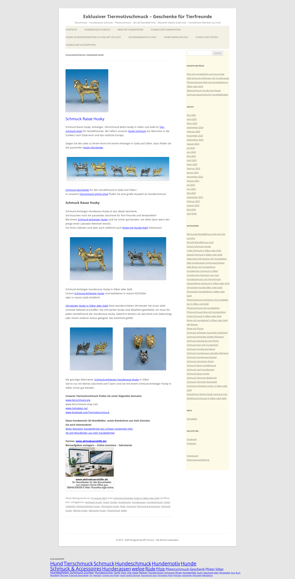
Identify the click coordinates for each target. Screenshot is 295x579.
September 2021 (195, 197)
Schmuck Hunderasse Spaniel (202, 357)
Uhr (91, 575)
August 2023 (193, 143)
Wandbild (54, 575)
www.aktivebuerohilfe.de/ (91, 441)
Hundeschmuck (155, 502)
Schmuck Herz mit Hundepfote (202, 344)
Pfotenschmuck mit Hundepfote (203, 308)
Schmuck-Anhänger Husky (93, 219)
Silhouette (196, 575)
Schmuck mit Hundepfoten (165, 29)
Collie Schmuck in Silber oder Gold (204, 250)
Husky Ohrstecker (93, 147)
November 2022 (195, 176)
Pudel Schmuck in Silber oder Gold (204, 316)
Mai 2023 (191, 156)
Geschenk (197, 569)
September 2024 (195, 127)
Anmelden (192, 418)
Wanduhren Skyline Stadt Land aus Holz (207, 394)
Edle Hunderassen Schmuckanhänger (206, 262)
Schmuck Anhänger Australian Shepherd (207, 332)
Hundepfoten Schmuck (66, 572)
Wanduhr (97, 575)
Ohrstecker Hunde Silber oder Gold (204, 287)
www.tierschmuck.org (78, 400)
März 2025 (192, 123)
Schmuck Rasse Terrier (198, 373)
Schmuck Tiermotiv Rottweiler (202, 381)
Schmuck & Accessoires (148, 506)
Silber (219, 569)
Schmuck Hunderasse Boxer (201, 349)
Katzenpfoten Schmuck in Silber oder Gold (208, 283)
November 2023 (195, 135)
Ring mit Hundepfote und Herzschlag (205, 74)
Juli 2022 (191, 184)
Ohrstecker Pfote (165, 575)
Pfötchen (177, 575)
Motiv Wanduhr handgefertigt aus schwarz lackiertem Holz (99, 428)
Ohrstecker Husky (110, 506)
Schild (122, 575)
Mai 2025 (191, 115)
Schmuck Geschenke (77, 190)
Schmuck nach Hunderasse (200, 369)
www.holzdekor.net (77, 408)
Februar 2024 (193, 131)
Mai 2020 (191, 209)
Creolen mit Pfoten (110, 575)
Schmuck (131, 506)
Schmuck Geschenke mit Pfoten (203, 340)
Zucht (200, 572)
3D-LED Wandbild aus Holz (200, 242)
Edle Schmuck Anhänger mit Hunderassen (208, 78)
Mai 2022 (191, 193)
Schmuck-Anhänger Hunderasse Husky (116, 379)
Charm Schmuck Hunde (199, 246)
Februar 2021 (193, 201)
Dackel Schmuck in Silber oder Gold (204, 254)
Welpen (143, 572)
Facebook (192, 439)
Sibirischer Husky (97, 510)
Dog (233, 572)
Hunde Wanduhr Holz (176, 37)
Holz (123, 572)
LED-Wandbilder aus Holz (142, 37)
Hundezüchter (104, 572)
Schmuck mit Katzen (207, 37)
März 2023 (192, 164)
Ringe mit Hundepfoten (130, 29)
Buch (238, 572)
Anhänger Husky (93, 502)
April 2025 (192, 119)
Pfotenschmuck (177, 569)
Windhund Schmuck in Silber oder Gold (206, 398)
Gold (117, 572)
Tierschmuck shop (149, 575)
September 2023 (195, 139)
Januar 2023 (193, 172)
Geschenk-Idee (210, 572)
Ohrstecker (224, 572)
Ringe (178, 572)
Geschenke (187, 575)
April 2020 (192, 213)
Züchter (89, 572)
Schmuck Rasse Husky (85, 118)
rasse (135, 572)
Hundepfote (189, 572)
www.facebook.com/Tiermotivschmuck (87, 412)
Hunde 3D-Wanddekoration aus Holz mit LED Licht (93, 37)
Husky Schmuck (137, 131)
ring (129, 572)
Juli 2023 (191, 147)
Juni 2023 (191, 152)
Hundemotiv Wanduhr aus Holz (203, 275)
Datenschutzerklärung (198, 459)
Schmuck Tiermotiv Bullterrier (202, 377)
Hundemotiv (124, 502)
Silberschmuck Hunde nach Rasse (204, 90)
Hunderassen (139, 502)
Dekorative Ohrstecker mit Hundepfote (207, 258)
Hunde (113, 502)
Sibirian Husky (80, 510)
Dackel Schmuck (133, 575)
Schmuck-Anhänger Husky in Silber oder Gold (136, 498)
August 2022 (193, 180)
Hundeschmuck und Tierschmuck (204, 279)
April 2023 (192, 160)
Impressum (192, 455)
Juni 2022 (191, 188)
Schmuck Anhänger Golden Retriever (205, 336)
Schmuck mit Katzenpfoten (81, 44)
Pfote (160, 569)
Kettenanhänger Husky (88, 506)
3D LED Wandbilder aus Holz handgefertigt (90, 433)
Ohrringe (64, 575)
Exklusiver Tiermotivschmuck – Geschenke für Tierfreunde (147, 16)
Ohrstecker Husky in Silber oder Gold (87, 305)
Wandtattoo (207, 575)
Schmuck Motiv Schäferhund (201, 365)
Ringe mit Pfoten (195, 328)
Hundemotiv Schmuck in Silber (202, 271)
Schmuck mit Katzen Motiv (200, 361)
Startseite (71, 29)
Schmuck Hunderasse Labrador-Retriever (208, 353)
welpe (124, 510)
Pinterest (191, 443)
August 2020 (193, 205)
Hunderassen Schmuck (97, 29)
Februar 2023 (193, 168)
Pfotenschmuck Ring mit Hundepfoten (206, 312)
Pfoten (210, 569)
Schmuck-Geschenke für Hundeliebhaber (207, 94)
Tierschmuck (113, 510)
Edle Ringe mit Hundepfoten (201, 266)
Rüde (122, 506)
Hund (106, 502)
